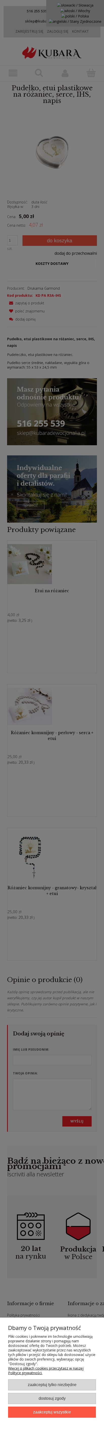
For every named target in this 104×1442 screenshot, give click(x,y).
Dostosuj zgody (52, 1398)
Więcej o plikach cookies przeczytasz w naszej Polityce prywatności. (46, 1370)
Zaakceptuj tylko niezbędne (52, 1384)
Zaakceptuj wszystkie (52, 1412)
